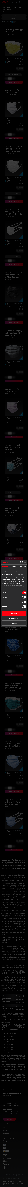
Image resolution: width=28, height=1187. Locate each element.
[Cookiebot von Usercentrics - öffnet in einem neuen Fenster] (20, 562)
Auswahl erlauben (14, 618)
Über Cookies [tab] (22, 566)
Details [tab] (14, 566)
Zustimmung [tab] (5, 566)
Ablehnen (14, 623)
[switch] (24, 597)
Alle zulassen (14, 613)
